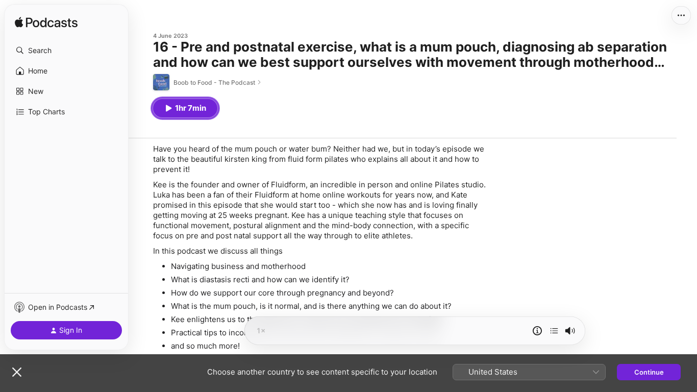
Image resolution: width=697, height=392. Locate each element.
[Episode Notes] (537, 331)
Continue (649, 372)
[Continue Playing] (554, 331)
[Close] (16, 372)
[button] (66, 50)
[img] (46, 23)
